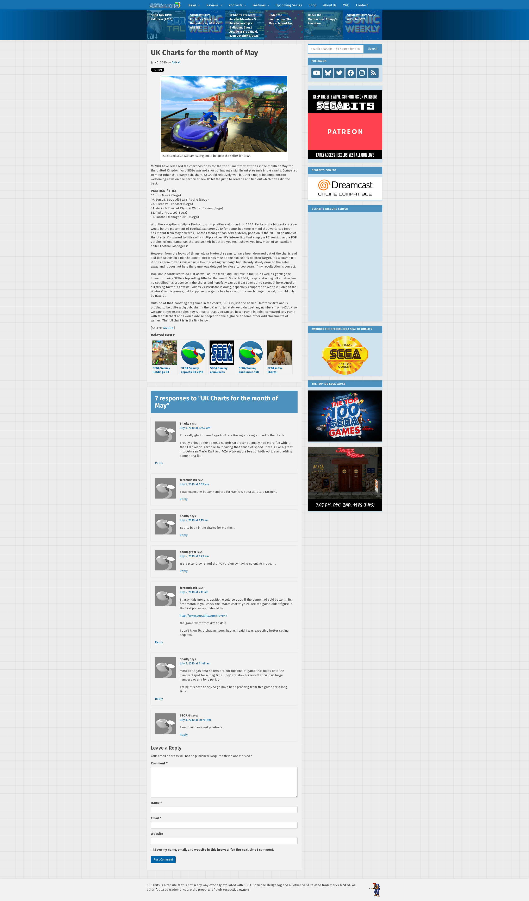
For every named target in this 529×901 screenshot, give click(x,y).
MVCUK (168, 328)
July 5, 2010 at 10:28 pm (195, 720)
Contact (362, 5)
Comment (159, 763)
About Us (330, 5)
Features (259, 5)
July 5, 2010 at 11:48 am (195, 663)
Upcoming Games (289, 5)
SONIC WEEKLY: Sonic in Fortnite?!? (361, 17)
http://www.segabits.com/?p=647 (203, 616)
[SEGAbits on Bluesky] (328, 73)
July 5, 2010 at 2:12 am (194, 592)
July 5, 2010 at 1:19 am (194, 520)
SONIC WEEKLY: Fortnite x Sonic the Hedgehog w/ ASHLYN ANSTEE (204, 21)
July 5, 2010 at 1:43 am (194, 556)
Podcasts (236, 5)
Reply (159, 463)
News (192, 5)
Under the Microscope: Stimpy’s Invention (323, 19)
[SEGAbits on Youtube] (316, 73)
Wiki (346, 5)
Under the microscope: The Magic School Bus (281, 19)
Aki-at (176, 62)
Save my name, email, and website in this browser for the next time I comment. (214, 850)
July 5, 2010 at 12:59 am (195, 428)
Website (157, 834)
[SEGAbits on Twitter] (339, 73)
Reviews (212, 5)
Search (372, 48)
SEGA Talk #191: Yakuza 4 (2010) (161, 17)
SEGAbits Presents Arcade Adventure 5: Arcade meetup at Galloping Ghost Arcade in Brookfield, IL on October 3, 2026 (244, 25)
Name (156, 803)
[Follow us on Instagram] (362, 73)
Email (156, 818)
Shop (313, 5)
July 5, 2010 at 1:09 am (194, 484)
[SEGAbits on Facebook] (351, 73)
